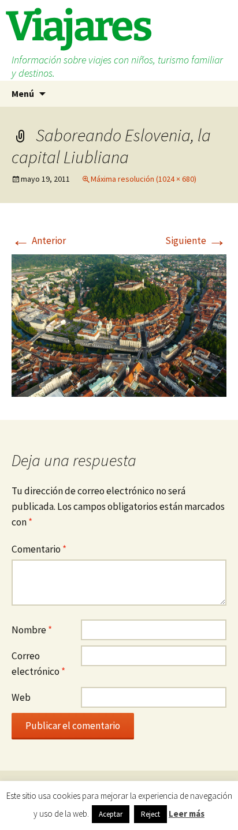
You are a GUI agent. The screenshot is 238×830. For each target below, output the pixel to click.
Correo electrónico (38, 663)
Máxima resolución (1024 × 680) (143, 179)
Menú (23, 93)
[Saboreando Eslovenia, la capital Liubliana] (119, 324)
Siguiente (195, 240)
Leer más (186, 813)
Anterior (39, 240)
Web (21, 697)
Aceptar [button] (110, 814)
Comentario (39, 549)
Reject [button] (150, 814)
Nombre (32, 630)
